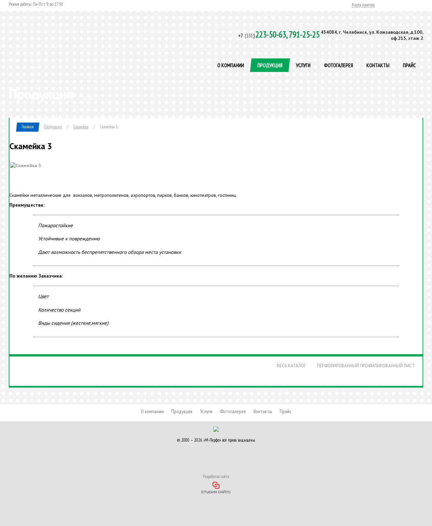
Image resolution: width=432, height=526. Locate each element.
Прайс (409, 65)
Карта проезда (363, 5)
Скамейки (80, 127)
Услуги (303, 65)
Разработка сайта (216, 476)
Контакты (378, 65)
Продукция (270, 65)
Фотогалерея (338, 65)
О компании (230, 65)
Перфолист (90, 97)
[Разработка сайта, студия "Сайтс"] (216, 486)
